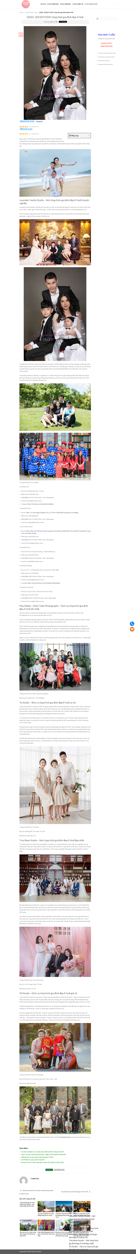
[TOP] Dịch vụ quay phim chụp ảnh (33, 1160)
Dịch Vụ (43, 4)
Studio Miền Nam (53, 4)
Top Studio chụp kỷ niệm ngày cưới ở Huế (74, 1191)
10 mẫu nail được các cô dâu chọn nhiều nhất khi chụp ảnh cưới (42, 1152)
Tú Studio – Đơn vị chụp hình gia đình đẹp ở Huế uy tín (83, 1236)
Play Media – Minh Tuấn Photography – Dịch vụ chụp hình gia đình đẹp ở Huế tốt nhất (83, 1228)
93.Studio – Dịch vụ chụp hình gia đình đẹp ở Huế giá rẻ (83, 1248)
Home (21, 12)
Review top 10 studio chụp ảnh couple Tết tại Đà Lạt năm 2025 (42, 1162)
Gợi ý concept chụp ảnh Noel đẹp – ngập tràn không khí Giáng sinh (43, 1154)
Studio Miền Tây (77, 4)
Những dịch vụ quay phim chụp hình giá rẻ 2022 (37, 1157)
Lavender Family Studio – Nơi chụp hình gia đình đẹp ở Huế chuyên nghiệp (82, 1219)
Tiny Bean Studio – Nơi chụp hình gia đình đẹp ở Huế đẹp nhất (83, 1242)
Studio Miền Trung (91, 4)
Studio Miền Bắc (65, 4)
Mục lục (72, 1213)
